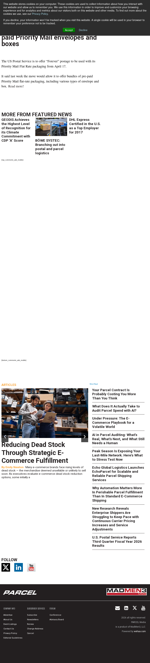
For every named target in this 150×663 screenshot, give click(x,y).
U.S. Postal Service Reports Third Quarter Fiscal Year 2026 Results (117, 541)
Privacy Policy (40, 14)
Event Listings (10, 624)
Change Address (35, 629)
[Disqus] (52, 212)
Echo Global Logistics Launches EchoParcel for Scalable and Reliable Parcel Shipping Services (118, 473)
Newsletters (32, 619)
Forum (52, 608)
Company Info (9, 608)
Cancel (30, 633)
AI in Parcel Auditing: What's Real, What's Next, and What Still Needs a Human (118, 439)
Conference (55, 615)
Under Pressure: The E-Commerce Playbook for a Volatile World (113, 422)
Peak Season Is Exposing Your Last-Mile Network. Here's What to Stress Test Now (117, 455)
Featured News (52, 115)
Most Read (94, 384)
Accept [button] (69, 30)
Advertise (7, 615)
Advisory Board (57, 619)
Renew (30, 624)
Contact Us (8, 629)
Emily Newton (14, 467)
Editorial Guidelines (12, 638)
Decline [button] (83, 30)
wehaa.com (140, 631)
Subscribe (32, 615)
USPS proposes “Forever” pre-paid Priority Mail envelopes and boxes (49, 37)
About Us (7, 619)
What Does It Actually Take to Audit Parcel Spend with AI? (116, 408)
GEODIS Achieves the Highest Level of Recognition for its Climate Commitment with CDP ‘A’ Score (16, 130)
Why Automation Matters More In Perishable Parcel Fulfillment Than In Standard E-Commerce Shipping (117, 494)
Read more (15, 86)
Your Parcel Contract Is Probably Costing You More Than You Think (114, 394)
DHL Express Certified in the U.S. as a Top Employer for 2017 (85, 126)
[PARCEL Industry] (20, 592)
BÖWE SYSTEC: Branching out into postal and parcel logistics (50, 146)
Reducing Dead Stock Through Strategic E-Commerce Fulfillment (34, 453)
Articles (8, 385)
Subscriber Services (36, 608)
